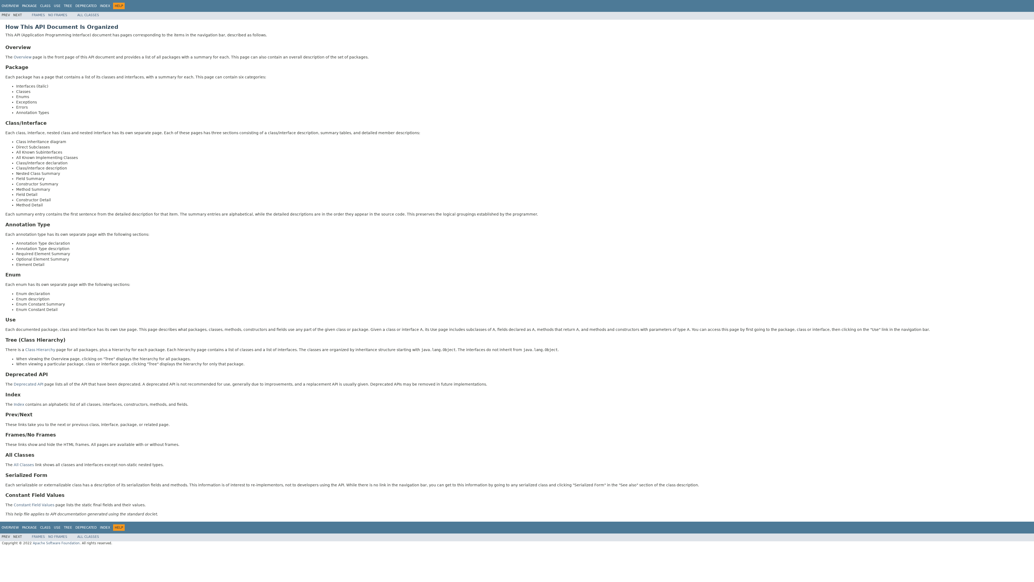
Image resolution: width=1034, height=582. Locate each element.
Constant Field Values (34, 505)
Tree (68, 6)
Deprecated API (28, 384)
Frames (38, 15)
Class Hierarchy (40, 350)
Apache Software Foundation (56, 543)
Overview (10, 6)
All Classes (88, 15)
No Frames (57, 15)
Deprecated (86, 6)
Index (105, 6)
